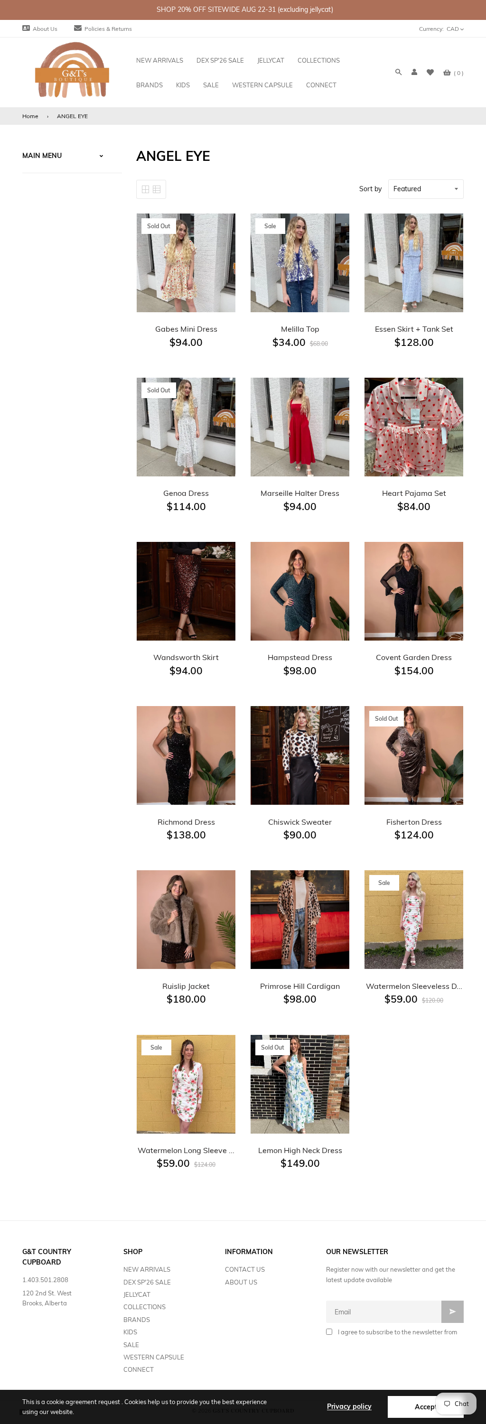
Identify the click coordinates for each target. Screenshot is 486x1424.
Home (30, 116)
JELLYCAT (136, 1294)
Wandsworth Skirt (186, 657)
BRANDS (136, 1319)
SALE (131, 1345)
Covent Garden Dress (414, 657)
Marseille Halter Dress (300, 493)
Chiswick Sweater (300, 822)
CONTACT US (245, 1269)
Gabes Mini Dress (186, 329)
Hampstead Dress (300, 657)
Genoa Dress (186, 493)
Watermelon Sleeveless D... (414, 986)
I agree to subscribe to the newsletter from (397, 1332)
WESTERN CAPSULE (153, 1357)
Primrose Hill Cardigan (300, 986)
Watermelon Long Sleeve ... (186, 1150)
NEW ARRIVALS (146, 1269)
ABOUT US (241, 1282)
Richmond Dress (186, 822)
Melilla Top (300, 329)
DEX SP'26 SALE (147, 1282)
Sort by (370, 189)
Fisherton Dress (414, 822)
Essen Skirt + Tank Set (414, 329)
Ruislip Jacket (186, 986)
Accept (426, 1407)
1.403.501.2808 (45, 1280)
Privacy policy (349, 1406)
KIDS (130, 1332)
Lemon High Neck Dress (300, 1150)
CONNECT (138, 1369)
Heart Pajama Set (414, 493)
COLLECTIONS (144, 1307)
